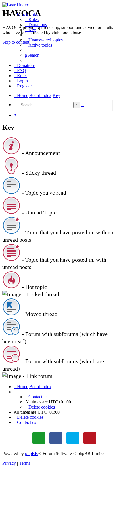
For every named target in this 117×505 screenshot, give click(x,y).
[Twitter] (72, 438)
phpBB (31, 453)
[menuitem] (32, 19)
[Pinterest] (89, 438)
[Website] (38, 438)
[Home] (58, 4)
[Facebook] (55, 438)
